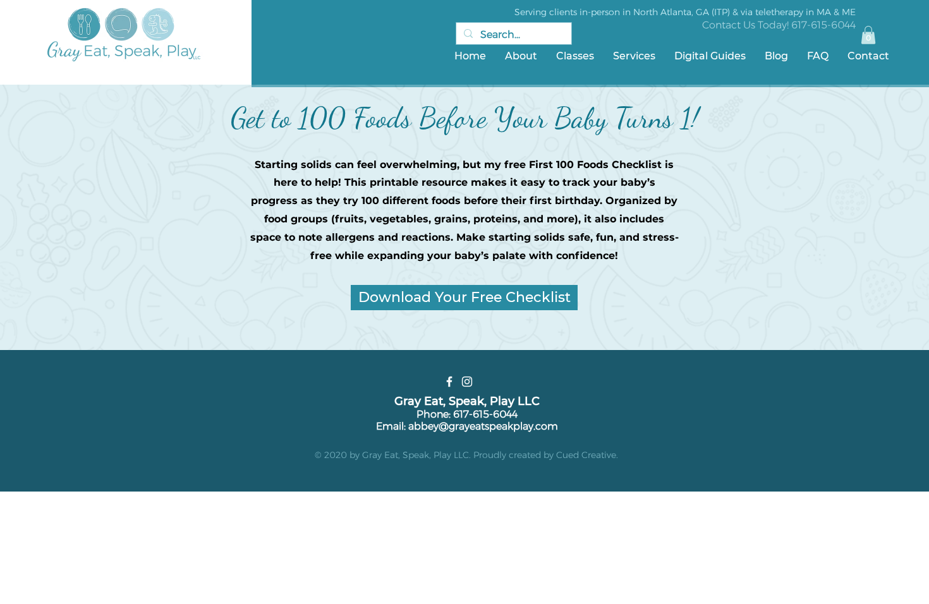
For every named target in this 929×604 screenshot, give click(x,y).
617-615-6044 (823, 25)
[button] (868, 35)
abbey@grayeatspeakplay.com (483, 426)
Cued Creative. (587, 455)
